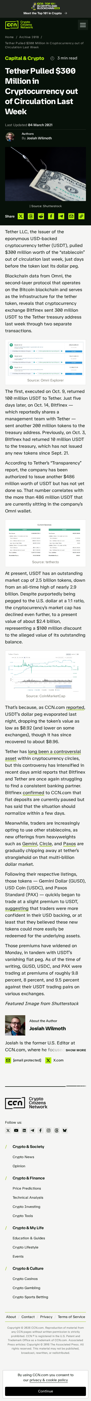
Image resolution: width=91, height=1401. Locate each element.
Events (18, 1256)
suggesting (17, 908)
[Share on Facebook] (51, 216)
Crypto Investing (26, 1207)
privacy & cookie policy (49, 1380)
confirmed (33, 792)
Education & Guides (29, 1238)
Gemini (29, 843)
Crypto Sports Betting (30, 1297)
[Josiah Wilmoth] (15, 1025)
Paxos (69, 843)
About (11, 1317)
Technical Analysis (28, 1197)
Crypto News (23, 1157)
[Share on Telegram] (61, 216)
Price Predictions (27, 1188)
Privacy (46, 1317)
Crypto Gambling (26, 1288)
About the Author (43, 1021)
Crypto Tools (23, 1216)
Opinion (19, 1166)
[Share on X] (21, 216)
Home (9, 37)
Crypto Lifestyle (25, 1247)
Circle (45, 843)
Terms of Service (71, 1317)
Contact (28, 1317)
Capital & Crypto (24, 58)
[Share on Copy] (81, 216)
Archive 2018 (29, 37)
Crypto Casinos (25, 1279)
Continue (45, 1391)
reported (75, 707)
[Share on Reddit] (41, 216)
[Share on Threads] (31, 216)
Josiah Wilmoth (39, 138)
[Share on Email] (71, 216)
